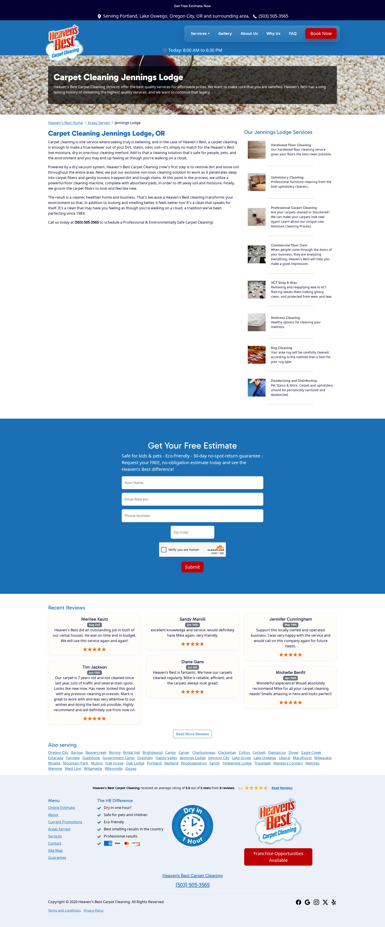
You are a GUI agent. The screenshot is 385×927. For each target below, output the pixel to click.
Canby (170, 752)
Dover (294, 752)
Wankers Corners (288, 763)
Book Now (321, 33)
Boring (115, 752)
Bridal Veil (131, 752)
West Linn (73, 768)
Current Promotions (65, 821)
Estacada (55, 757)
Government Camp (118, 757)
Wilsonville (114, 768)
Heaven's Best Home (65, 122)
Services (55, 836)
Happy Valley (166, 757)
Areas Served (99, 122)
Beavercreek (96, 752)
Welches (312, 763)
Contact (54, 843)
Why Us (273, 33)
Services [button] (199, 33)
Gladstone (91, 757)
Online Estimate (61, 807)
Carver (184, 752)
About (53, 814)
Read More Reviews (192, 734)
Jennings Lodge (193, 757)
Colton (244, 752)
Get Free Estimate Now (192, 6)
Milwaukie (323, 757)
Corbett (259, 752)
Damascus (277, 752)
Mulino (97, 763)
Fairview (73, 757)
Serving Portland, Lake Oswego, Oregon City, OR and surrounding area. (176, 16)
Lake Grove (241, 757)
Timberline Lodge (237, 763)
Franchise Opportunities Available (278, 856)
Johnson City (218, 757)
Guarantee (57, 857)
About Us (249, 33)
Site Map (55, 850)
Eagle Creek (311, 752)
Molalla (54, 763)
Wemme (55, 768)
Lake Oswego (265, 757)
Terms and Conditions (64, 910)
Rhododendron (194, 763)
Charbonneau (203, 752)
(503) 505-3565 (273, 16)
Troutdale (262, 763)
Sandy (214, 763)
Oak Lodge (135, 763)
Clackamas (227, 752)
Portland (154, 763)
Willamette (93, 768)
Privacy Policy (93, 910)
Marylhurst (302, 757)
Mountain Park (75, 763)
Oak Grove (114, 763)
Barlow (77, 752)
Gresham (145, 757)
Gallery (225, 33)
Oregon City (58, 752)
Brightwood (153, 752)
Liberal (284, 757)
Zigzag (130, 768)
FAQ (293, 33)
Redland (171, 763)
